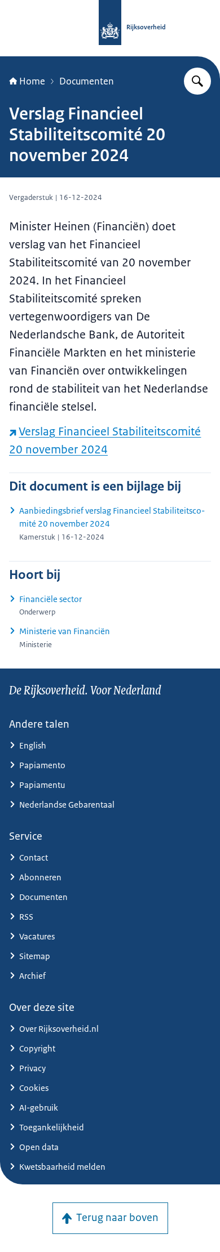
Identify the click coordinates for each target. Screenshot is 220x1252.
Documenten (86, 81)
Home (32, 81)
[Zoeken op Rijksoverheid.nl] (197, 81)
